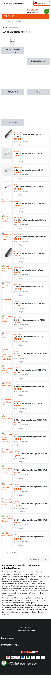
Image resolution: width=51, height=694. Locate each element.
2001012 (16, 434)
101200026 (17, 301)
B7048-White (17, 318)
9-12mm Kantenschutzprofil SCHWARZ (30, 437)
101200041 (17, 484)
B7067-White (17, 401)
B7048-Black (17, 251)
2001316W (17, 534)
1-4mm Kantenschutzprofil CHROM (29, 187)
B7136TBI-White (18, 151)
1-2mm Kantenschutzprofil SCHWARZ (30, 203)
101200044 (17, 518)
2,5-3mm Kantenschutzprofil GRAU (29, 337)
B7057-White (17, 268)
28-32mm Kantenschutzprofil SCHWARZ (31, 503)
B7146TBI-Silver (18, 234)
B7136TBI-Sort (18, 132)
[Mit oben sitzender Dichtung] (12, 41)
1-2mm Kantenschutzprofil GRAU (28, 170)
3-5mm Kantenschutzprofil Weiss (28, 270)
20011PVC (16, 201)
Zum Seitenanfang (38, 559)
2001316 (16, 451)
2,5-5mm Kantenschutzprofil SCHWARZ (31, 353)
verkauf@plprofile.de (26, 630)
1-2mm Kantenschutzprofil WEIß (28, 153)
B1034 (15, 184)
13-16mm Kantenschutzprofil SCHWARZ (31, 453)
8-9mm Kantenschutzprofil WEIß (28, 403)
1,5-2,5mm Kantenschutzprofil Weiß (30, 220)
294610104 (17, 368)
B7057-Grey (17, 284)
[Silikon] (38, 77)
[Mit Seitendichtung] (38, 46)
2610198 (16, 384)
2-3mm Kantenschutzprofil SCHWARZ (30, 253)
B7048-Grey (17, 334)
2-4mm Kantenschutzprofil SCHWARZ (30, 303)
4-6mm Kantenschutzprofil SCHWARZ (30, 370)
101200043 (17, 501)
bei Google (32, 12)
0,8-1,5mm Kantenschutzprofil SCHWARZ (27, 135)
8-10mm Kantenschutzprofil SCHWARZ (30, 420)
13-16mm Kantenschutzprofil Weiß (29, 537)
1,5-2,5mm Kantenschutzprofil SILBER (30, 237)
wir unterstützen (14, 662)
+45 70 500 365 (20, 3)
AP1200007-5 (17, 351)
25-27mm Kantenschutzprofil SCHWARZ (31, 520)
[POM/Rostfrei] (12, 77)
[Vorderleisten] (12, 108)
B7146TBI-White (18, 218)
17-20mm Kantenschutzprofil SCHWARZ (31, 470)
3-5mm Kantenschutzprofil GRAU (28, 287)
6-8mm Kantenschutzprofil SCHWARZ (30, 387)
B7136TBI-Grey (18, 168)
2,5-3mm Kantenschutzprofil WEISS (29, 320)
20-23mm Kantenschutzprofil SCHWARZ (31, 487)
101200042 (17, 468)
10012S (16, 418)
